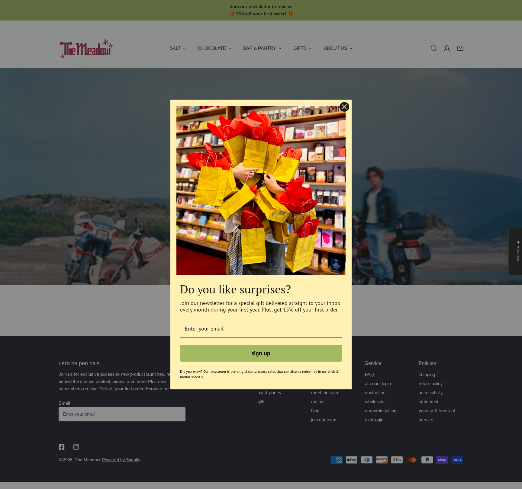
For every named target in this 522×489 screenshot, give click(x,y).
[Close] (344, 107)
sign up (261, 353)
